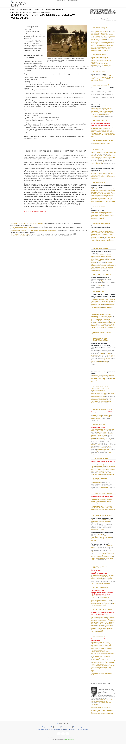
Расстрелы (100, 285)
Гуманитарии (101, 258)
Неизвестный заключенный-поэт (101, 315)
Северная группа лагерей (101, 85)
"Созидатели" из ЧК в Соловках (102, 493)
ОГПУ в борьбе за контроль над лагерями (101, 61)
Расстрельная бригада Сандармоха (100, 479)
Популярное (72, 729)
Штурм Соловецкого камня (102, 241)
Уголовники (104, 269)
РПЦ (88, 729)
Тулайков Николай (96, 307)
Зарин (93, 466)
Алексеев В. (95, 318)
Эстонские (110, 630)
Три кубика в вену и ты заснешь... (101, 656)
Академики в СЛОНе (99, 291)
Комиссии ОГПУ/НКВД (97, 529)
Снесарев (100, 360)
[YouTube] (63, 733)
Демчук (101, 355)
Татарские (100, 625)
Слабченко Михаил (96, 306)
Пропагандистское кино (98, 501)
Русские (93, 625)
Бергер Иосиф (106, 375)
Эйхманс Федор (109, 474)
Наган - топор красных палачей (103, 604)
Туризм (38, 729)
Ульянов (105, 361)
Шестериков (110, 363)
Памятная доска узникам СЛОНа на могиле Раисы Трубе (102, 214)
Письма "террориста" (98, 658)
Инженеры (103, 259)
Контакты (57, 727)
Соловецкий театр (96, 162)
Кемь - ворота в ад (97, 76)
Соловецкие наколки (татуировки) (103, 158)
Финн (100, 361)
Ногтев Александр (103, 469)
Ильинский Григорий (97, 304)
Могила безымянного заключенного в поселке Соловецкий (102, 213)
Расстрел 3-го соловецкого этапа (101, 602)
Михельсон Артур (107, 468)
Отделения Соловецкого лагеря (103, 141)
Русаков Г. (102, 326)
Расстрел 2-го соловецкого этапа (101, 600)
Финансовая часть (108, 133)
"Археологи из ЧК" (96, 156)
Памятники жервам (99, 206)
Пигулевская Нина (109, 306)
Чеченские (109, 628)
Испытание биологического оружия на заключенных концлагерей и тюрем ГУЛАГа (102, 673)
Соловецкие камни (99, 183)
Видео (67, 729)
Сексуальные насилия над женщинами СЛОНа (27, 224)
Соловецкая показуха (98, 500)
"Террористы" (95, 269)
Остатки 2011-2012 (97, 80)
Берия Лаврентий (109, 429)
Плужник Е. (94, 326)
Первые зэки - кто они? (99, 59)
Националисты (95, 266)
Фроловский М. (110, 326)
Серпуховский (99, 471)
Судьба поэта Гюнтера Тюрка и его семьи (101, 333)
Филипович (94, 361)
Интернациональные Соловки (102, 609)
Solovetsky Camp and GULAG (100, 31)
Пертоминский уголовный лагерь (101, 109)
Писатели (103, 266)
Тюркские (94, 627)
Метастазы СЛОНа (98, 102)
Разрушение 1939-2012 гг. (105, 79)
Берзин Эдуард (103, 431)
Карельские (111, 620)
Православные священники (99, 399)
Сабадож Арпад (103, 378)
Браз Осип (100, 303)
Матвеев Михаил (103, 487)
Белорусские (110, 617)
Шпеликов (101, 474)
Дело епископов (103, 549)
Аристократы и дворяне (98, 256)
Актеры (102, 255)
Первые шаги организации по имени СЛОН (103, 37)
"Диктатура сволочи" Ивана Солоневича (103, 177)
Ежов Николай (102, 435)
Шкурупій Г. (95, 327)
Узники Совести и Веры (100, 386)
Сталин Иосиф (95, 417)
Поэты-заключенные (99, 312)
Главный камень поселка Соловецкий (103, 189)
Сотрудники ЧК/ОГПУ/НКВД (105, 267)
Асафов (103, 465)
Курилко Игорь (96, 468)
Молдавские (110, 622)
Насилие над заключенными (102, 275)
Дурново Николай (109, 303)
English (82, 727)
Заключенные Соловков (100, 248)
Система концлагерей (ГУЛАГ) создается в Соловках (102, 35)
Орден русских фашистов (105, 556)
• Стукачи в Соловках (97, 506)
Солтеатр (109, 500)
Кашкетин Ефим (100, 466)
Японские (100, 631)
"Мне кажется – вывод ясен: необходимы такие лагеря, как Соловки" (103, 660)
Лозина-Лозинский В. (108, 324)
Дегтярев (108, 353)
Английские (94, 617)
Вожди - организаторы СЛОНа (102, 409)
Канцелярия (111, 127)
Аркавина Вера (96, 375)
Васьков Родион (101, 432)
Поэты (94, 267)
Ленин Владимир (97, 415)
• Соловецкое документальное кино (102, 713)
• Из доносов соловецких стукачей (101, 507)
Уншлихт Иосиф (101, 448)
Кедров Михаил (100, 438)
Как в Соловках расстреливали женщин (103, 602)
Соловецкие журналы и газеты (100, 162)
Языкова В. (103, 327)
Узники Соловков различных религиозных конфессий (100, 389)
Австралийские (96, 616)
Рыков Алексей (95, 418)
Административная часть (99, 127)
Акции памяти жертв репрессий (105, 233)
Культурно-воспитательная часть (100, 129)
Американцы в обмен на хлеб (104, 45)
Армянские (102, 617)
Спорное (79, 729)
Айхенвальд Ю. (95, 316)
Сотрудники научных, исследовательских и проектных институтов (100, 339)
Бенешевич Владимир (98, 301)
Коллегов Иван (110, 466)
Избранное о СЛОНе (99, 636)
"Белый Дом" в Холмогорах (102, 113)
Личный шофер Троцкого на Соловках (103, 666)
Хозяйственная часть (97, 135)
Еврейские (110, 619)
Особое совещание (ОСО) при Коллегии (102, 520)
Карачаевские (103, 620)
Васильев (109, 465)
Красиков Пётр (108, 440)
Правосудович (106, 358)
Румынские (108, 624)
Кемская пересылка (99, 71)
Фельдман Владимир (103, 449)
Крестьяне (109, 262)
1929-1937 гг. (105, 77)
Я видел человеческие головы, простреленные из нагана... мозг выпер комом (102, 653)
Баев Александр (110, 300)
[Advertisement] (15, 53)
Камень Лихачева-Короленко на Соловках (102, 196)
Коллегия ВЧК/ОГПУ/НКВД (100, 520)
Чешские (94, 630)
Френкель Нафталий (102, 451)
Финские (93, 628)
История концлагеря (99, 54)
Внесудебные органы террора (102, 515)
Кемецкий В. (97, 324)
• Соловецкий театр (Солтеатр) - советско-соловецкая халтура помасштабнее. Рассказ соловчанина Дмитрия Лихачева (102, 710)
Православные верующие (105, 398)
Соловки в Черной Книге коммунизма (100, 566)
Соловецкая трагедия (100, 28)
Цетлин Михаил (103, 380)
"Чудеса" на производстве (103, 503)
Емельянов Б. (95, 321)
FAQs (51, 727)
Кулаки (93, 264)
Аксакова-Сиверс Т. (107, 316)
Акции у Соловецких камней (102, 223)
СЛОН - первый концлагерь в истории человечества (103, 33)
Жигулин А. (103, 321)
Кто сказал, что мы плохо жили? (101, 583)
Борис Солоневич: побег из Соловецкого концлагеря (102, 175)
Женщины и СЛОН (96, 261)
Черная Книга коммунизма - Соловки (103, 575)
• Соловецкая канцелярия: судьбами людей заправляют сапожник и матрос (103, 509)
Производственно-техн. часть (104, 132)
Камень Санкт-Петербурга (100, 195)
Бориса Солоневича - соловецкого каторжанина (102, 700)
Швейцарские (102, 630)
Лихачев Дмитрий (109, 304)
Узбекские (101, 627)
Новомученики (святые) (98, 396)
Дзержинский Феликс (107, 417)
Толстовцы (94, 401)
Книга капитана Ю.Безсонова (100, 172)
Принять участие (66, 727)
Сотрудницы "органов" (19, 236)
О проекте (45, 727)
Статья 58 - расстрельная (98, 39)
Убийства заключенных (100, 587)
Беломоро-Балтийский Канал (99, 113)
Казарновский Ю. (105, 322)
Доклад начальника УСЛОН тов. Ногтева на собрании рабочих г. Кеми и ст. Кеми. (103, 668)
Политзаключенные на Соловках (103, 369)
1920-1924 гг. (108, 76)
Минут (112, 357)
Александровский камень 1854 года (101, 198)
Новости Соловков (55, 729)
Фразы (85, 729)
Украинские (108, 627)
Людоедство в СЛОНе (98, 650)
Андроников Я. (104, 318)
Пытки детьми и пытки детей (21, 234)
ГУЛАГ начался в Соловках (100, 57)
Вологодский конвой (106, 537)
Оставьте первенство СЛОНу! (100, 642)
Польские (101, 624)
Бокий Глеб (94, 431)
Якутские (94, 631)
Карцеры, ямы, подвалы (108, 281)
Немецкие (94, 624)
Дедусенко (94, 355)
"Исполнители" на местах (101, 458)
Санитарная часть (96, 133)
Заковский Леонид (96, 437)
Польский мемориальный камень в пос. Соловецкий (103, 200)
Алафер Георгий (97, 482)
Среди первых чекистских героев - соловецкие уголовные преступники (101, 647)
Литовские (102, 622)
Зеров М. (96, 322)
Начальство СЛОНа (99, 424)
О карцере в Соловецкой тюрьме (22, 227)
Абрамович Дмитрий (98, 300)
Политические (111, 266)
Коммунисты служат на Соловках (102, 577)
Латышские (94, 622)
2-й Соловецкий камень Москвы (106, 194)
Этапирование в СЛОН (97, 539)
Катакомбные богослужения (99, 393)
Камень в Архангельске (98, 190)
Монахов (93, 469)
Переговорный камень (97, 200)
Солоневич (107, 360)
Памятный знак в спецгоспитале (100, 217)
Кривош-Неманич (110, 355)
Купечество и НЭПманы (103, 264)
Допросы (100, 534)
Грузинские (102, 619)
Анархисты (109, 255)
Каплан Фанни (102, 377)
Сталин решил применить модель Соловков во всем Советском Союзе (102, 44)
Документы (112, 152)
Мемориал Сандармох (97, 218)
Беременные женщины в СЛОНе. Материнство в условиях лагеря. (33, 231)
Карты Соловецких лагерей (100, 64)
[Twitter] (67, 733)
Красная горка (107, 111)
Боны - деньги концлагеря (100, 152)
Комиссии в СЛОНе (96, 128)
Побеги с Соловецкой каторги (100, 49)
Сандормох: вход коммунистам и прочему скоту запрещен (103, 598)
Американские (106, 616)
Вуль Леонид (103, 434)
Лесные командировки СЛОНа (101, 143)
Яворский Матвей (108, 307)
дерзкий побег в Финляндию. (101, 703)
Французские (101, 628)
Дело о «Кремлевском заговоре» (102, 551)
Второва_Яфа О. (98, 319)
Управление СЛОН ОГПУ (100, 120)
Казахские (94, 620)
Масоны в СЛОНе (103, 395)
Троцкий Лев (107, 415)
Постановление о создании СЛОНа (101, 65)
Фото (62, 729)
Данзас (102, 353)
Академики (95, 255)
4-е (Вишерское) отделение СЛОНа (102, 110)
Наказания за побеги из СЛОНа (100, 50)
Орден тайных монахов (98, 558)
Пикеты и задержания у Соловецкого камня (100, 236)
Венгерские (94, 619)
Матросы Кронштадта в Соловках (101, 47)
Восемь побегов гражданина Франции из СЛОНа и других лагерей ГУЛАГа (102, 644)
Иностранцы (110, 259)
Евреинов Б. (107, 319)
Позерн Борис (95, 445)
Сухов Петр (101, 473)
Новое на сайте (45, 729)
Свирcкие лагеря (97, 108)
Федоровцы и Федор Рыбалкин (101, 402)
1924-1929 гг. (95, 77)
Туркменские (108, 625)
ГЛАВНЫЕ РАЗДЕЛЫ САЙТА (68, 1)
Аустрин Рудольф (97, 429)
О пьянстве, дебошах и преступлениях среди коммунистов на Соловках (102, 663)
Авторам (75, 727)
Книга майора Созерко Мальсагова (102, 172)
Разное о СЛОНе (98, 150)
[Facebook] (59, 733)
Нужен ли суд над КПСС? (98, 577)
